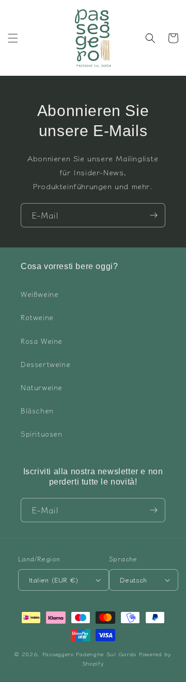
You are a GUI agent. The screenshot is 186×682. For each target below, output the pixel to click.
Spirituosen (42, 433)
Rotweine (37, 317)
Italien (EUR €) (53, 580)
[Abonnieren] (153, 215)
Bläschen (37, 410)
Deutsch (133, 580)
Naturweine (42, 387)
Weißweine (39, 294)
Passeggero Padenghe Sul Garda (89, 654)
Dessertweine (45, 364)
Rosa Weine (42, 341)
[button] (13, 38)
